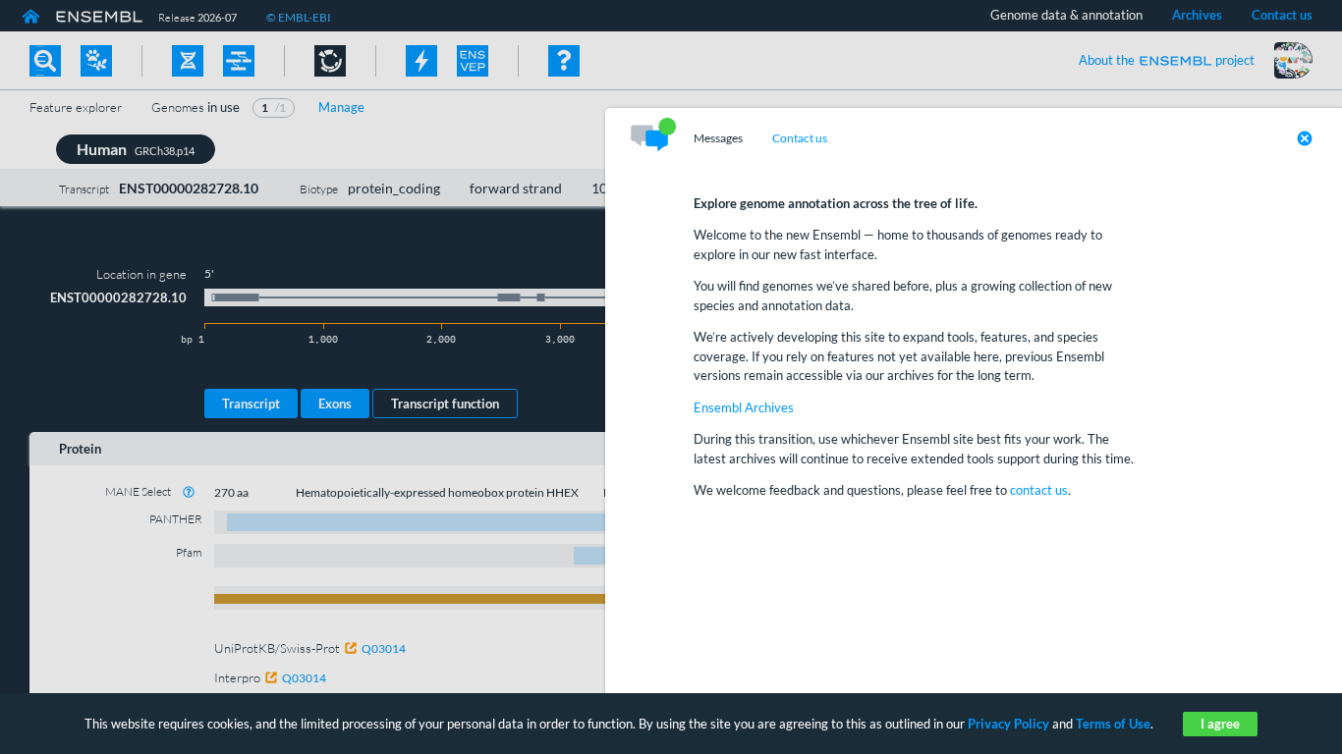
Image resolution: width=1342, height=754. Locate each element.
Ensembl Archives (744, 407)
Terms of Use (1113, 723)
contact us (1039, 490)
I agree (1220, 723)
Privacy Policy (1008, 723)
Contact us (799, 138)
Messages (718, 138)
